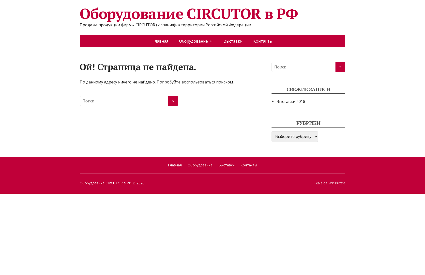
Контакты (263, 41)
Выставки (233, 41)
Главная (160, 41)
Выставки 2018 (290, 101)
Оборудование (193, 41)
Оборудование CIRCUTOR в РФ (189, 13)
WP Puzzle (337, 183)
